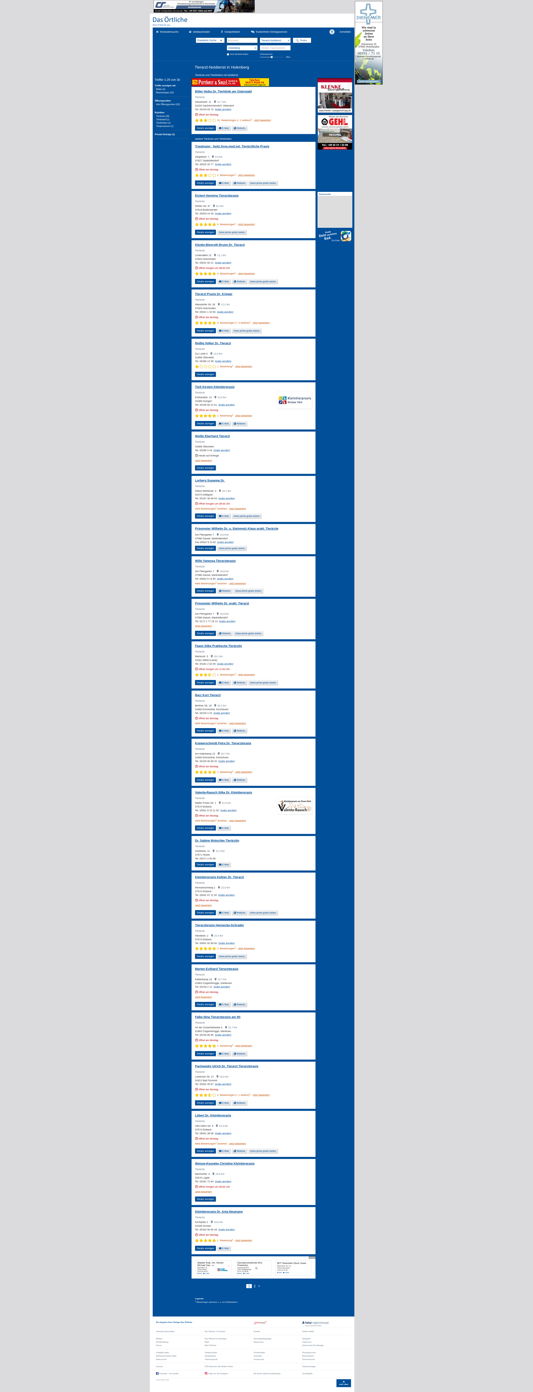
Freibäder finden (162, 1353)
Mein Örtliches (210, 1345)
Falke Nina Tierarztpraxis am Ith (217, 1017)
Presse (159, 1345)
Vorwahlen (258, 1356)
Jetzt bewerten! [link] (262, 120)
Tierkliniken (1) (163, 123)
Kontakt (257, 1331)
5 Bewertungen (226, 224)
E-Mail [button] (225, 128)
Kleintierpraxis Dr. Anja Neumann (219, 1211)
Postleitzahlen (259, 1353)
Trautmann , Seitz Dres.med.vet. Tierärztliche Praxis (232, 146)
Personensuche (308, 1359)
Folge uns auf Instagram (218, 1374)
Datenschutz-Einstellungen (313, 1345)
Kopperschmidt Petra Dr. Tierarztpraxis (223, 743)
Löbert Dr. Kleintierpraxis (213, 1115)
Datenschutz (259, 1342)
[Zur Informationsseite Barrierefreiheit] (332, 32)
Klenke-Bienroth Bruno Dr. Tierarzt (220, 245)
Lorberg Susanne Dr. (210, 480)
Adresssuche (161, 1359)
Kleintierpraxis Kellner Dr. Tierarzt (219, 877)
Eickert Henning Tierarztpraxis (217, 195)
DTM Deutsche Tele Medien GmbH (219, 1366)
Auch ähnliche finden (239, 54)
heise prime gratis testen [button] (263, 183)
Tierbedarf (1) (162, 119)
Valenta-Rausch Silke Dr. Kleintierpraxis (223, 792)
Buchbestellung (162, 1342)
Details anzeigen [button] (205, 128)
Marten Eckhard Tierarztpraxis (216, 969)
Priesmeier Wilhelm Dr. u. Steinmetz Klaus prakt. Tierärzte (236, 528)
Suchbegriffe (307, 1374)
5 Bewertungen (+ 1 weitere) (234, 1095)
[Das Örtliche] (170, 21)
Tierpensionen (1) (165, 126)
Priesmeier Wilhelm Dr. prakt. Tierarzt (222, 603)
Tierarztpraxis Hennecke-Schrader (219, 925)
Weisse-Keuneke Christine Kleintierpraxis (225, 1163)
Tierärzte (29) (162, 116)
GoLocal (159, 1366)
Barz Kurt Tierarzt (208, 695)
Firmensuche (259, 1359)
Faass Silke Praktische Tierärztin (218, 646)
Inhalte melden (308, 1331)
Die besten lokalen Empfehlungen (267, 1374)
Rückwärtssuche (169, 31)
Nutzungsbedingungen (262, 1339)
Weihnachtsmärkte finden (166, 1356)
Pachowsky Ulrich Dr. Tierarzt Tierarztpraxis (226, 1066)
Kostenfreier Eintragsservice (271, 31)
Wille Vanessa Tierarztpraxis (215, 561)
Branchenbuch (308, 1356)
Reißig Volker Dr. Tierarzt (213, 343)
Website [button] (241, 128)
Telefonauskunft (211, 1359)
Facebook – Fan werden (169, 1374)
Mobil (207, 1342)
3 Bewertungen (226, 948)
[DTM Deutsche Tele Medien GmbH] (278, 1323)
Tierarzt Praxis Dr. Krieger (213, 294)
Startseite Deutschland (165, 1331)
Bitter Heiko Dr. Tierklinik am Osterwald (223, 91)
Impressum (306, 1342)
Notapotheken (232, 31)
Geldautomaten (201, 31)
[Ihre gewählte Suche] (210, 40)
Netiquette (306, 1339)
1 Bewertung (225, 366)
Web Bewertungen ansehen (211, 508)
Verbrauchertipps (309, 1366)
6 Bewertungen (226, 273)
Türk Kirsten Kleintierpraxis (215, 387)
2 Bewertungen (226, 175)
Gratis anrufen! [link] (223, 109)
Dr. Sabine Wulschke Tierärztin (217, 840)
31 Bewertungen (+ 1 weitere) (234, 120)
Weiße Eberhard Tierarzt (212, 436)
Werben (159, 1339)
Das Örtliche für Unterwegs (215, 1339)
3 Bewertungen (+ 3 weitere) (234, 323)
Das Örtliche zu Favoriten (215, 1331)
